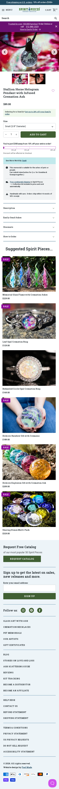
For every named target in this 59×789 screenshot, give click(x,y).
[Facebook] (40, 610)
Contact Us (10, 706)
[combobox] (29, 18)
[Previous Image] (5, 52)
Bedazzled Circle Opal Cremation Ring (21, 388)
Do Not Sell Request (15, 745)
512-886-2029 (32, 27)
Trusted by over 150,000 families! (23, 24)
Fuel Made (27, 767)
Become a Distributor (16, 684)
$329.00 (6, 533)
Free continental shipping (20, 182)
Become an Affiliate (16, 690)
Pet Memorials (12, 633)
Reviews (8, 672)
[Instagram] (23, 610)
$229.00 (6, 298)
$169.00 (6, 392)
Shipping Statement (15, 718)
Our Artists (10, 639)
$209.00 (6, 486)
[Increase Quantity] (16, 134)
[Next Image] (54, 52)
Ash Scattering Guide (16, 666)
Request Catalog (22, 558)
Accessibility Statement (19, 751)
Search (5, 15)
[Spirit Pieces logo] (29, 9)
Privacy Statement (15, 733)
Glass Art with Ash (15, 621)
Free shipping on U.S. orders (19, 2)
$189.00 (6, 440)
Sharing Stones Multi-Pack (16, 530)
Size (5, 121)
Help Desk (9, 700)
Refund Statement (14, 712)
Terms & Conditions (15, 727)
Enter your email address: (15, 583)
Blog (6, 654)
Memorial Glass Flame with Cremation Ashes (24, 294)
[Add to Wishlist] (53, 90)
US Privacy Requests (16, 739)
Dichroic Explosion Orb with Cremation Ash (24, 483)
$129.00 (6, 345)
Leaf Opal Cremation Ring (15, 341)
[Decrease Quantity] (5, 134)
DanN (24, 161)
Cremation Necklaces (16, 627)
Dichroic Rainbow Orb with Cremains (21, 436)
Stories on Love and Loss (18, 660)
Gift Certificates (14, 645)
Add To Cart (38, 134)
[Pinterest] (31, 610)
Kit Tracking (11, 678)
